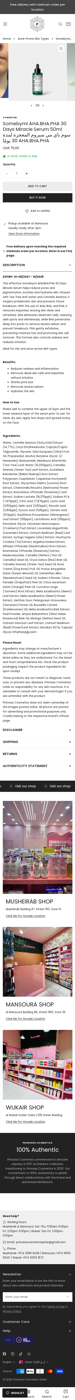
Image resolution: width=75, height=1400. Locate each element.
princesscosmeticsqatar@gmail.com (41, 1242)
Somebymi (10, 117)
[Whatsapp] (29, 1354)
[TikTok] (21, 1354)
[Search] (60, 24)
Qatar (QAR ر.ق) (35, 1362)
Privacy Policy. (12, 1311)
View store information (24, 233)
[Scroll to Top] (68, 1379)
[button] (68, 24)
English (7, 1362)
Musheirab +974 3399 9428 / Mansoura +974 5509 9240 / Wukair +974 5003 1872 (36, 1255)
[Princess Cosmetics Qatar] (37, 24)
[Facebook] (4, 1354)
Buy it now (37, 198)
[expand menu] (5, 24)
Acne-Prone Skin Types (33, 39)
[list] (37, 76)
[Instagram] (12, 1354)
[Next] (43, 105)
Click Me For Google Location (25, 916)
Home (7, 39)
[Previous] (31, 105)
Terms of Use (56, 1307)
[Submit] (67, 1296)
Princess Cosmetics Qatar (30, 1379)
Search (7, 1371)
